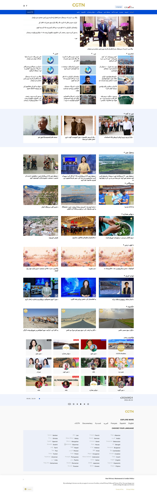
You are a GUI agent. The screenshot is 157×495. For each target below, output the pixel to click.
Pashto (74, 460)
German (94, 438)
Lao (75, 435)
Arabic (116, 438)
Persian (73, 451)
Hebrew (94, 448)
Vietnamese (50, 463)
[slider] (39, 398)
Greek (94, 441)
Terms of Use (119, 489)
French (94, 435)
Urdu (54, 460)
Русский (98, 423)
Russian (73, 466)
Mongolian (72, 441)
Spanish (52, 441)
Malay (72, 438)
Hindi (96, 451)
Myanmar (71, 444)
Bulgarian (113, 448)
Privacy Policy (130, 489)
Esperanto (114, 463)
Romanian (72, 463)
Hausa (95, 444)
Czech (116, 457)
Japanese (93, 463)
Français (114, 423)
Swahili (52, 444)
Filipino (115, 466)
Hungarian (93, 454)
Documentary (87, 423)
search (29, 12)
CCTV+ (77, 423)
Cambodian (115, 451)
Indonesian (90, 457)
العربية (106, 423)
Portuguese (71, 457)
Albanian (115, 435)
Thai (55, 451)
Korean (94, 466)
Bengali (116, 444)
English (131, 423)
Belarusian (113, 441)
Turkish (53, 454)
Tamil (54, 448)
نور (76, 38)
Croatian (114, 454)
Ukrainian (51, 457)
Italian (95, 460)
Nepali (74, 448)
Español (123, 423)
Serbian (53, 435)
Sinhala (53, 438)
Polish (74, 454)
